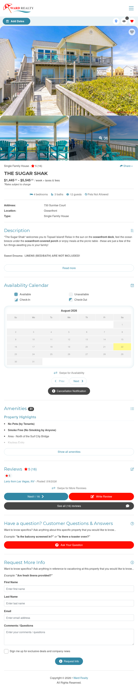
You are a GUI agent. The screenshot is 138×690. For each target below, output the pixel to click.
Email (7, 611)
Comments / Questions (18, 625)
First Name (11, 582)
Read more (69, 268)
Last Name (11, 596)
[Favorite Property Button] (132, 32)
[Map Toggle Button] (116, 21)
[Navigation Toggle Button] (131, 8)
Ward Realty (80, 678)
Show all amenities (69, 452)
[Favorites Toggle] (132, 21)
